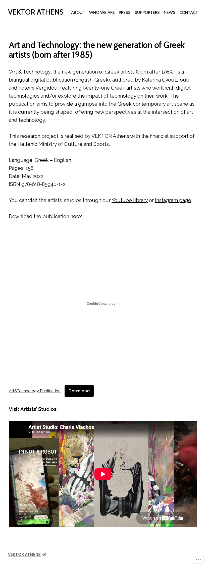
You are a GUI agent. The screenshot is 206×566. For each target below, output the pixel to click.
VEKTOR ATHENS (36, 12)
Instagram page (173, 200)
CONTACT (188, 12)
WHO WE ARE (102, 12)
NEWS (169, 12)
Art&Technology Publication (35, 391)
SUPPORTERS (147, 12)
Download (79, 390)
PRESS (125, 12)
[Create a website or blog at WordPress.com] (44, 554)
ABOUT (78, 12)
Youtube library (130, 200)
